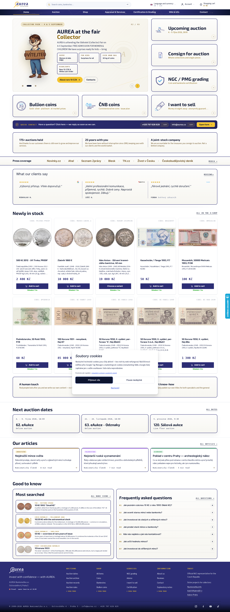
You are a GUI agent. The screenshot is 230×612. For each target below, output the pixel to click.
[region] (115, 295)
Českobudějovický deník (177, 161)
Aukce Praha (192, 595)
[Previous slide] (132, 86)
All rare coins (101, 496)
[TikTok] (218, 606)
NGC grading (132, 573)
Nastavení (115, 388)
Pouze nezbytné (134, 380)
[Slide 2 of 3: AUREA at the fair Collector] (29, 86)
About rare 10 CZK (70, 80)
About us (161, 573)
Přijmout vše (94, 380)
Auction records (73, 582)
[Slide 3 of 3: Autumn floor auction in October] (35, 86)
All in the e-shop (206, 213)
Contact (160, 582)
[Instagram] (196, 606)
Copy (165, 124)
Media (213, 161)
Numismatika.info (194, 587)
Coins (98, 578)
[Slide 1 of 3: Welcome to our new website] (22, 86)
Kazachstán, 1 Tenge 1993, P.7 (155, 260)
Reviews (209, 174)
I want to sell (132, 582)
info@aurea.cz (179, 124)
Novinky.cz (54, 161)
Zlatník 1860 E (65, 260)
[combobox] (87, 4)
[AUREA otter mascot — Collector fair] (36, 55)
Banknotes (101, 582)
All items (100, 573)
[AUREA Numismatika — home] (21, 5)
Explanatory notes (164, 587)
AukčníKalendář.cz (194, 591)
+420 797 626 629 (151, 124)
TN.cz (126, 161)
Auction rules (71, 587)
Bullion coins (101, 587)
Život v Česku (146, 161)
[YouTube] (210, 606)
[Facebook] (203, 606)
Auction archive (72, 578)
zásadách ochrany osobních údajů (104, 373)
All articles (208, 444)
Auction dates (72, 573)
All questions (205, 498)
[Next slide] (137, 86)
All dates (211, 409)
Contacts (90, 80)
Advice (129, 578)
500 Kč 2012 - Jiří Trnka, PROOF (32, 260)
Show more (72, 591)
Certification (132, 587)
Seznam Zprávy (91, 161)
